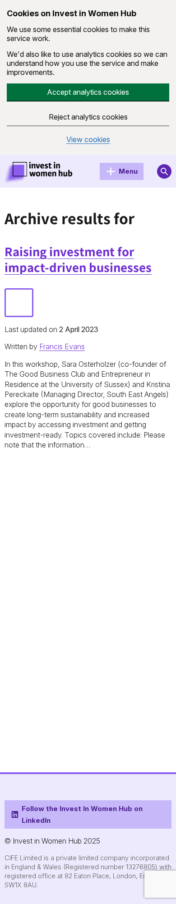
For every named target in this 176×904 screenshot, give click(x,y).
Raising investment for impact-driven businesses (78, 259)
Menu (128, 171)
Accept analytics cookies (88, 92)
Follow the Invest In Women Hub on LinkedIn (82, 814)
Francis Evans (62, 346)
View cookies (88, 139)
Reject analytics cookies (88, 116)
